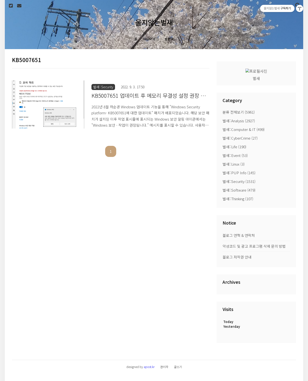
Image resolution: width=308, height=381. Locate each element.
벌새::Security (239, 181)
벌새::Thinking (238, 198)
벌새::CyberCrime (240, 138)
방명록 (169, 39)
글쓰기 (178, 367)
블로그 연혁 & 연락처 (239, 235)
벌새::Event (235, 155)
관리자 (164, 367)
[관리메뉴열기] (299, 8)
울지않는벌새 (154, 22)
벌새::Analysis (239, 120)
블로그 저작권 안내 (237, 256)
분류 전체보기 (239, 112)
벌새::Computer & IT (244, 129)
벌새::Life (234, 146)
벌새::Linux (234, 164)
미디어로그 (151, 39)
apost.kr (149, 367)
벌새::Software (239, 190)
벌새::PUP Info (239, 172)
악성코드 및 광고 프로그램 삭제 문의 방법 (254, 246)
